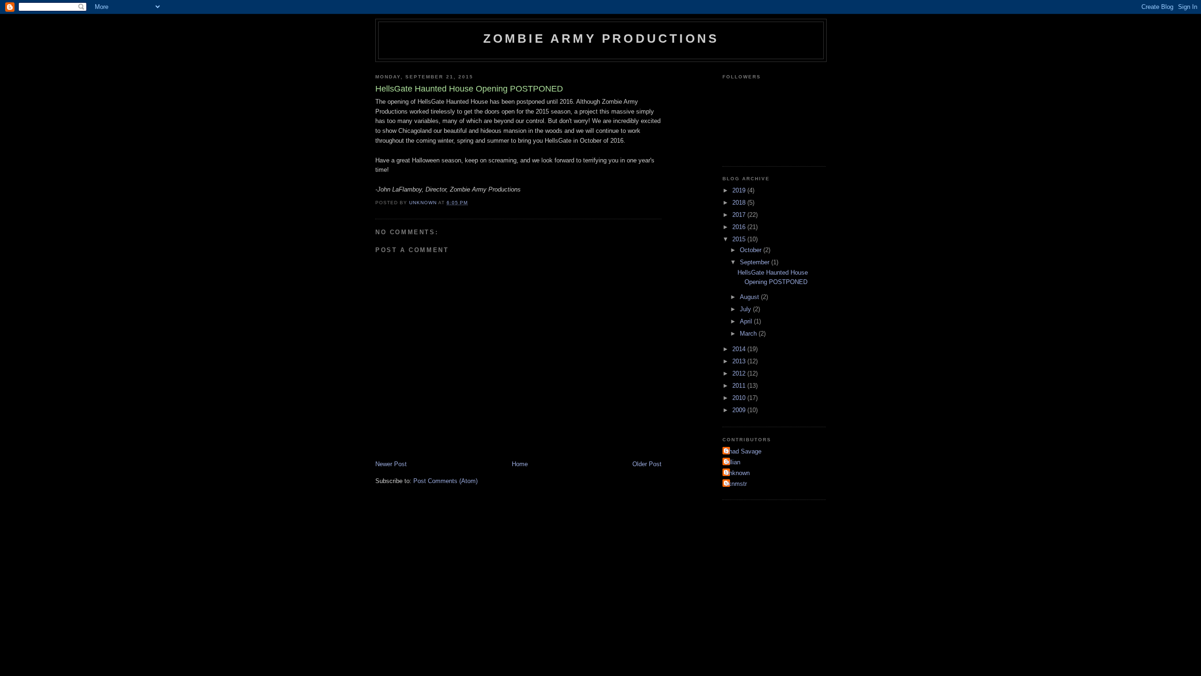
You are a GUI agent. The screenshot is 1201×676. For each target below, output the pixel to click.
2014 (739, 349)
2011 (739, 385)
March (749, 333)
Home (520, 464)
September (755, 262)
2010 (739, 397)
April (747, 321)
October (751, 250)
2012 (739, 373)
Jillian (732, 462)
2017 (739, 214)
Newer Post (391, 464)
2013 (739, 361)
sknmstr (736, 483)
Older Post (646, 464)
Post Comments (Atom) (445, 480)
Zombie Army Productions (601, 38)
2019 (739, 190)
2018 (739, 202)
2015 (739, 239)
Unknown (737, 472)
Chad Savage (743, 451)
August (750, 296)
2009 (739, 410)
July (746, 309)
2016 (739, 226)
